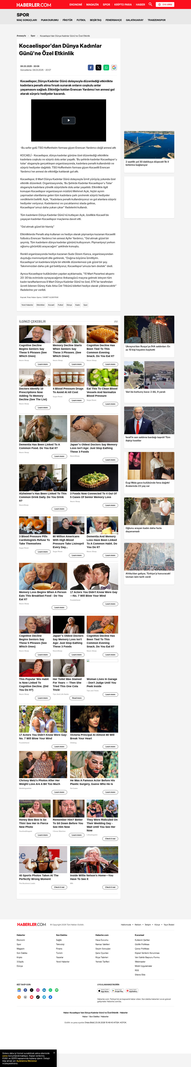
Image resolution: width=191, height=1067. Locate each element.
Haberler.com (102, 935)
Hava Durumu (102, 940)
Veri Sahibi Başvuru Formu (147, 957)
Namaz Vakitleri (103, 944)
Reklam (138, 924)
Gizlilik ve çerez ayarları (74, 1022)
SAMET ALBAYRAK (50, 297)
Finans (59, 948)
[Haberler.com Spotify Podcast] (56, 990)
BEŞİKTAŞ (95, 20)
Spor (33, 35)
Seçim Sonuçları (103, 948)
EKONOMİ (76, 4)
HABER (140, 4)
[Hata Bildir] (90, 1022)
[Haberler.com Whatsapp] (50, 990)
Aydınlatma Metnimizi (26, 1061)
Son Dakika (22, 953)
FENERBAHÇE (114, 20)
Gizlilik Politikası (142, 944)
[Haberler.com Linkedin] (44, 990)
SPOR (106, 4)
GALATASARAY (135, 20)
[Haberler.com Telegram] (44, 997)
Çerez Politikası (142, 948)
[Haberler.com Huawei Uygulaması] (132, 991)
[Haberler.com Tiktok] (38, 997)
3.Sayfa (20, 961)
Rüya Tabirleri (102, 957)
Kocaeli (51, 305)
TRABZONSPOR (157, 20)
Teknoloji (60, 944)
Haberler (21, 935)
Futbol (60, 305)
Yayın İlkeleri (169, 924)
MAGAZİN (92, 4)
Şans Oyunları (102, 953)
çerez (5, 1055)
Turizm (59, 953)
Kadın (77, 305)
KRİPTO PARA (123, 4)
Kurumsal (139, 935)
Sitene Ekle (140, 974)
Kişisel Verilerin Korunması (147, 953)
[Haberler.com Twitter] (31, 990)
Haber (85, 1016)
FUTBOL (81, 20)
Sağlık (59, 940)
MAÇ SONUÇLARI (27, 20)
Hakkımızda (126, 924)
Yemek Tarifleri (102, 961)
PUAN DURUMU (49, 20)
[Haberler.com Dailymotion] (50, 997)
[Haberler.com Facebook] (25, 990)
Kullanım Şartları (142, 940)
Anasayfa (21, 35)
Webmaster (140, 961)
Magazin (20, 948)
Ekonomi (21, 940)
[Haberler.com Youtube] (31, 997)
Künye (157, 924)
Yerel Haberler (27, 305)
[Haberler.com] (32, 924)
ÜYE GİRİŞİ (167, 4)
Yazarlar (59, 957)
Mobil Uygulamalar (143, 966)
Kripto (19, 957)
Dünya (69, 305)
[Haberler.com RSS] (19, 997)
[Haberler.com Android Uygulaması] (117, 991)
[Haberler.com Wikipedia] (25, 997)
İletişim (148, 924)
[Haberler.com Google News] (19, 990)
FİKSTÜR (68, 20)
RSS (137, 970)
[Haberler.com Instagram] (38, 990)
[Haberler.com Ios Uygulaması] (103, 991)
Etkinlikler (41, 305)
